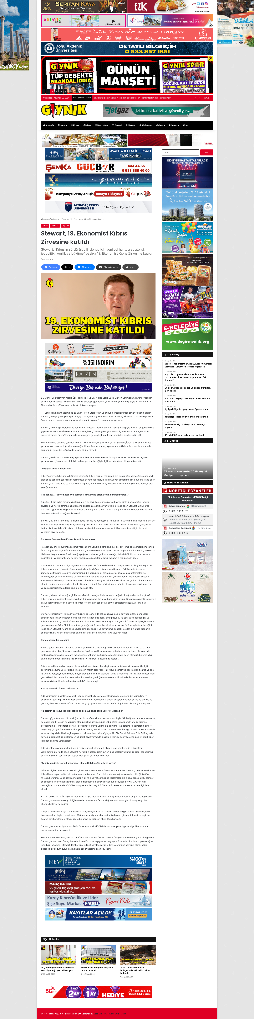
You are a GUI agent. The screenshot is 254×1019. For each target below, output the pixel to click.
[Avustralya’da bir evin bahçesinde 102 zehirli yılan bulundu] (138, 955)
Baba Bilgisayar (100, 1014)
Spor (161, 125)
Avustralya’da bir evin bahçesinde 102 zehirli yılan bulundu (135, 970)
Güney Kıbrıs (102, 125)
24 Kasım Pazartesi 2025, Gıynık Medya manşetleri (185, 473)
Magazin (131, 125)
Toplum (65, 225)
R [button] (61, 91)
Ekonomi (118, 125)
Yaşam (174, 125)
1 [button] (43, 91)
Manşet (56, 219)
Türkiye (75, 125)
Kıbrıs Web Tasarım (117, 1014)
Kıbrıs (62, 125)
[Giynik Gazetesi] (64, 110)
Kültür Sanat (146, 125)
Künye (206, 98)
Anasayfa (49, 125)
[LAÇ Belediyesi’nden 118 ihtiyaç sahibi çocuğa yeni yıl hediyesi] (58, 955)
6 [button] (65, 91)
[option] (187, 462)
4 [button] (56, 91)
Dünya (88, 125)
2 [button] (48, 91)
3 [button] (52, 91)
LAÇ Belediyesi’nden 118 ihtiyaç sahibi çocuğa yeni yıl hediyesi (57, 969)
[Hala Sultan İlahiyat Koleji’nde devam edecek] (98, 955)
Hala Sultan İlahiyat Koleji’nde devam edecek (97, 969)
